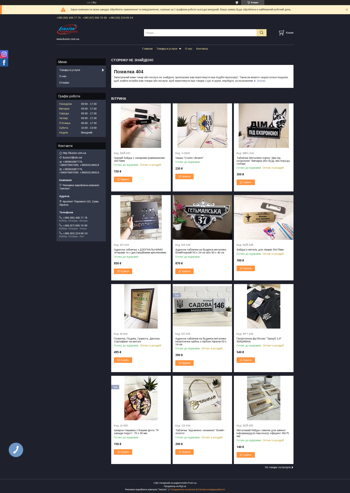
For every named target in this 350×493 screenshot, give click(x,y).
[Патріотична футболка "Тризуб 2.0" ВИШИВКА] (263, 306)
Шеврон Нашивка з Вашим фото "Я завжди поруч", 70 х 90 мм (136, 432)
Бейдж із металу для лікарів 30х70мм (260, 249)
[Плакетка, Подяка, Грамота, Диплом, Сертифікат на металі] (141, 306)
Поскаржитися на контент (183, 489)
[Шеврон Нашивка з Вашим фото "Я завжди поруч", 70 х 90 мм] (141, 398)
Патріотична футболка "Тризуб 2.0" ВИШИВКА (259, 340)
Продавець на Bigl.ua (175, 486)
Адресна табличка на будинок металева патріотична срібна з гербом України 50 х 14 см (201, 341)
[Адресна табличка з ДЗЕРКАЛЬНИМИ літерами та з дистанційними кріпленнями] (141, 217)
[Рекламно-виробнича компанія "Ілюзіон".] (98, 29)
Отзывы (64, 82)
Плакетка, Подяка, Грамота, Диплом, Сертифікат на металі (137, 340)
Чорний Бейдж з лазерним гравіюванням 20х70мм (139, 159)
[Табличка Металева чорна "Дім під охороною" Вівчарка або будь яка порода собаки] (263, 125)
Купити (125, 179)
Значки (261, 80)
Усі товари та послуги (278, 467)
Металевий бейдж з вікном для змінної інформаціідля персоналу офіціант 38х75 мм (263, 433)
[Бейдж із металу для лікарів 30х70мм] (263, 217)
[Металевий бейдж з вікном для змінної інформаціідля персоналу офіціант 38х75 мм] (263, 398)
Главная (147, 48)
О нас (188, 48)
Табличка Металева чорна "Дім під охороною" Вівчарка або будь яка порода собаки (263, 160)
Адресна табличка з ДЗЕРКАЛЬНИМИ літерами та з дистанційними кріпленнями (140, 251)
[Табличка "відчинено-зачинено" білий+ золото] (202, 398)
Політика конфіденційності (211, 489)
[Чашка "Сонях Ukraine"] (202, 125)
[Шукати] (261, 32)
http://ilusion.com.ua (74, 153)
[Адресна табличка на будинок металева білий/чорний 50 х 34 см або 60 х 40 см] (202, 217)
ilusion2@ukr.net (72, 157)
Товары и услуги (166, 48)
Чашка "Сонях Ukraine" (189, 157)
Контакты (202, 48)
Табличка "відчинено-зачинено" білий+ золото (200, 432)
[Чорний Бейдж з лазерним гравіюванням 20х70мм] (141, 125)
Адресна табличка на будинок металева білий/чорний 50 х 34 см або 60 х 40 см (200, 251)
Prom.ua (192, 483)
